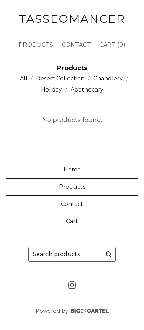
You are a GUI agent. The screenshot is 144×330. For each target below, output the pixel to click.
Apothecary (87, 89)
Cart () (112, 44)
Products (36, 44)
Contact (76, 44)
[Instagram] (72, 285)
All (23, 78)
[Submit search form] (109, 254)
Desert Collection (60, 78)
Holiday (51, 89)
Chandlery (108, 78)
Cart (72, 221)
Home (72, 169)
